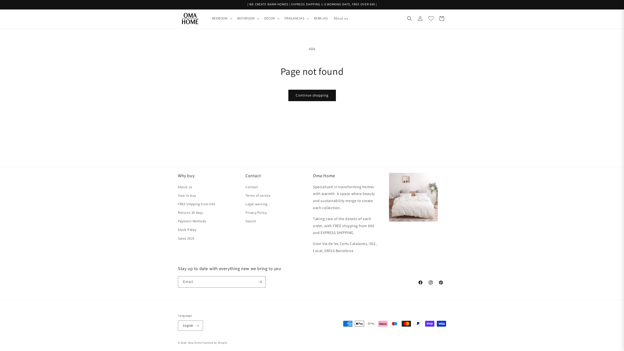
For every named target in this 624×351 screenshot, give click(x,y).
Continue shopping (312, 95)
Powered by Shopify (214, 342)
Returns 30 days (190, 212)
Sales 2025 (186, 238)
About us (185, 187)
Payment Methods (192, 221)
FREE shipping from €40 (196, 204)
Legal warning (256, 204)
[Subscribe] (260, 282)
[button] (221, 18)
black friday (187, 229)
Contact (251, 187)
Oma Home (195, 342)
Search (250, 221)
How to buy (187, 195)
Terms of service (258, 195)
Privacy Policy (256, 212)
